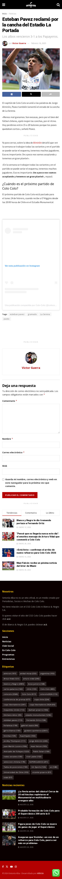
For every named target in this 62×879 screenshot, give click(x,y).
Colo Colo (29, 694)
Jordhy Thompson (14, 741)
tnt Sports (39, 767)
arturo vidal (31, 678)
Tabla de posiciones (16, 767)
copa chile (41, 699)
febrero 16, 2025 (38, 43)
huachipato (28, 736)
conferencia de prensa (17, 699)
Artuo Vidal (11, 678)
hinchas (10, 736)
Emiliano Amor (13, 715)
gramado (32, 314)
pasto (6, 319)
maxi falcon (39, 746)
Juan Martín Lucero (15, 746)
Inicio (4, 13)
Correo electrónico (13, 452)
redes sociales (13, 756)
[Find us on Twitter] (7, 866)
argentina (47, 673)
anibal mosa (28, 673)
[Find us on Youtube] (11, 866)
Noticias (12, 13)
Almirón (37, 142)
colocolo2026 (48, 694)
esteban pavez (17, 314)
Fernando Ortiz (36, 720)
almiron (10, 673)
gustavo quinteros (36, 730)
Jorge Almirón (38, 741)
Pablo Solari (41, 751)
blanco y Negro (14, 684)
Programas (8, 654)
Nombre (7, 438)
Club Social (8, 645)
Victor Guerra (19, 43)
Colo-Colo (47, 689)
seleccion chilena (14, 762)
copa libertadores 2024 (42, 704)
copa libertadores (15, 704)
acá (8, 618)
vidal (8, 777)
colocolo (11, 694)
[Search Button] (58, 4)
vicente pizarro (42, 772)
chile (31, 689)
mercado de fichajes (16, 751)
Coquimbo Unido (14, 710)
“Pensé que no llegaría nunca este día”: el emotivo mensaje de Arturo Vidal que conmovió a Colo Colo (38, 536)
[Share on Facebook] (11, 94)
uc (53, 767)
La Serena (45, 314)
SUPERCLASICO (38, 762)
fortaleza (10, 725)
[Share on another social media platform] (51, 94)
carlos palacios (13, 689)
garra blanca (12, 730)
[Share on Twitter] (31, 94)
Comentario (9, 400)
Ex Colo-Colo (8, 650)
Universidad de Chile (16, 772)
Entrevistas (8, 659)
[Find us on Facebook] (3, 866)
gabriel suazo (29, 725)
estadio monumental (38, 715)
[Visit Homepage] (31, 5)
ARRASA (40, 873)
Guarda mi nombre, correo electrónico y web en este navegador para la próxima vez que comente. (31, 483)
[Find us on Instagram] (16, 866)
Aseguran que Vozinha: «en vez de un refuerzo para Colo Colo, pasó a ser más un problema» (38, 840)
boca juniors (36, 684)
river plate (33, 756)
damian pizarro (38, 710)
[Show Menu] (3, 4)
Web (4, 465)
